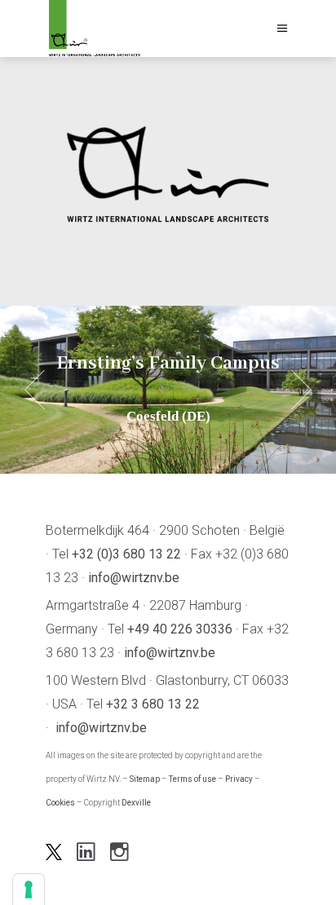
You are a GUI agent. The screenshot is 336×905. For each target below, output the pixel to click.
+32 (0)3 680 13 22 (126, 554)
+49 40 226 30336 (179, 629)
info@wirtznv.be (133, 577)
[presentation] (34, 390)
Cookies (60, 802)
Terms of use (192, 779)
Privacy (239, 779)
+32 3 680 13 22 (153, 704)
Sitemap (145, 779)
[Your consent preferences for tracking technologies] (28, 889)
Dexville (136, 802)
